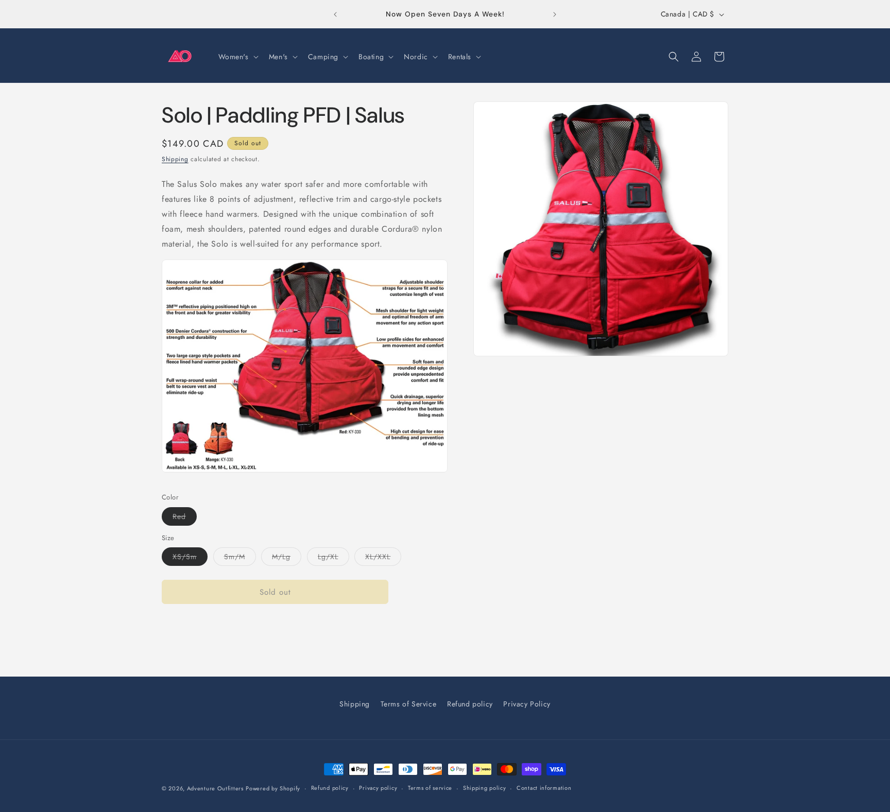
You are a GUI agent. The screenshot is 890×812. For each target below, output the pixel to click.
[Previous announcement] (335, 14)
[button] (237, 56)
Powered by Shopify (273, 788)
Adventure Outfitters (215, 788)
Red (185, 518)
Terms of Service (409, 704)
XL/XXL (383, 558)
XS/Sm (190, 558)
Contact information (544, 788)
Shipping (175, 159)
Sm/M (240, 558)
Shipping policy (484, 788)
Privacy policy (378, 788)
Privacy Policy (526, 704)
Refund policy (470, 704)
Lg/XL (333, 558)
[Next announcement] (554, 14)
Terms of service (430, 788)
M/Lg (286, 558)
